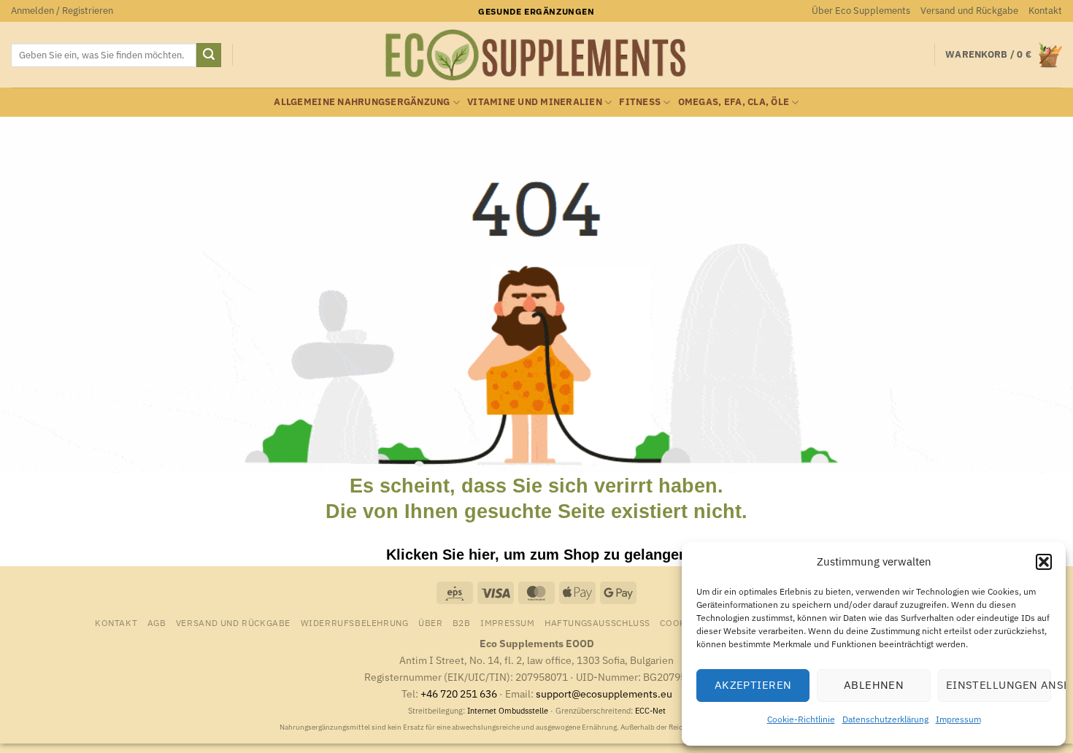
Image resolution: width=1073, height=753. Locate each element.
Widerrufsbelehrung (355, 622)
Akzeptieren (753, 685)
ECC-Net (650, 711)
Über (430, 622)
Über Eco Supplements (861, 10)
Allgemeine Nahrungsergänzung (362, 102)
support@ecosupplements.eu (604, 693)
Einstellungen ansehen (998, 685)
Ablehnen (874, 685)
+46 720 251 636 (458, 693)
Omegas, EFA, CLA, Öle (733, 102)
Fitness (640, 102)
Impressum (958, 719)
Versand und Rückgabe (969, 10)
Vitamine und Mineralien (534, 102)
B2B (462, 622)
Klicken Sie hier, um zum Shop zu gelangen (537, 555)
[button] (1044, 562)
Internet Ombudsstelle (507, 711)
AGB (156, 622)
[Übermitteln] (208, 55)
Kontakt (1045, 10)
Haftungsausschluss (597, 622)
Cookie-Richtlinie (801, 719)
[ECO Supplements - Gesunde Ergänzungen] (536, 55)
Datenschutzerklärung (885, 719)
